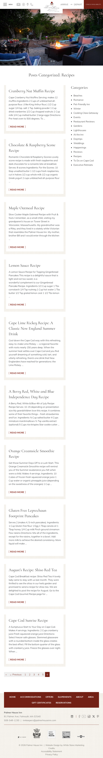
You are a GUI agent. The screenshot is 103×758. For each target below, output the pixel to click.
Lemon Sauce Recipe (25, 265)
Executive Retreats (83, 164)
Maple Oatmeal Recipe (27, 208)
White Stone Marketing (73, 745)
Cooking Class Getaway (85, 112)
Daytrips (77, 138)
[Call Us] (31, 4)
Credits (51, 748)
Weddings (78, 143)
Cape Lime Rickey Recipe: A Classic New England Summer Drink (32, 328)
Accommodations (30, 697)
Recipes (77, 156)
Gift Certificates (41, 702)
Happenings (79, 147)
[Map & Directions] (28, 4)
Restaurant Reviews (84, 121)
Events (76, 117)
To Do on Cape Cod (83, 160)
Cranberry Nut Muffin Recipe (32, 91)
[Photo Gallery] (18, 4)
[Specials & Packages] (23, 4)
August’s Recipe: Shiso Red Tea (33, 570)
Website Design (52, 745)
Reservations (63, 702)
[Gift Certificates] (72, 716)
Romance (78, 99)
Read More (17, 126)
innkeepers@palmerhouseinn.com (39, 720)
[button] (5, 37)
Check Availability (93, 4)
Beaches (77, 95)
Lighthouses (79, 130)
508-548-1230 (56, 15)
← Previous (15, 674)
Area (91, 697)
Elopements (64, 697)
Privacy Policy (51, 754)
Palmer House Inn (51, 6)
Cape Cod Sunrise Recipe (28, 620)
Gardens (77, 125)
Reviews (77, 151)
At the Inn (78, 134)
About (79, 697)
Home (12, 697)
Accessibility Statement (51, 751)
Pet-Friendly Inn (81, 104)
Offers (49, 697)
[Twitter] (93, 716)
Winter (77, 108)
